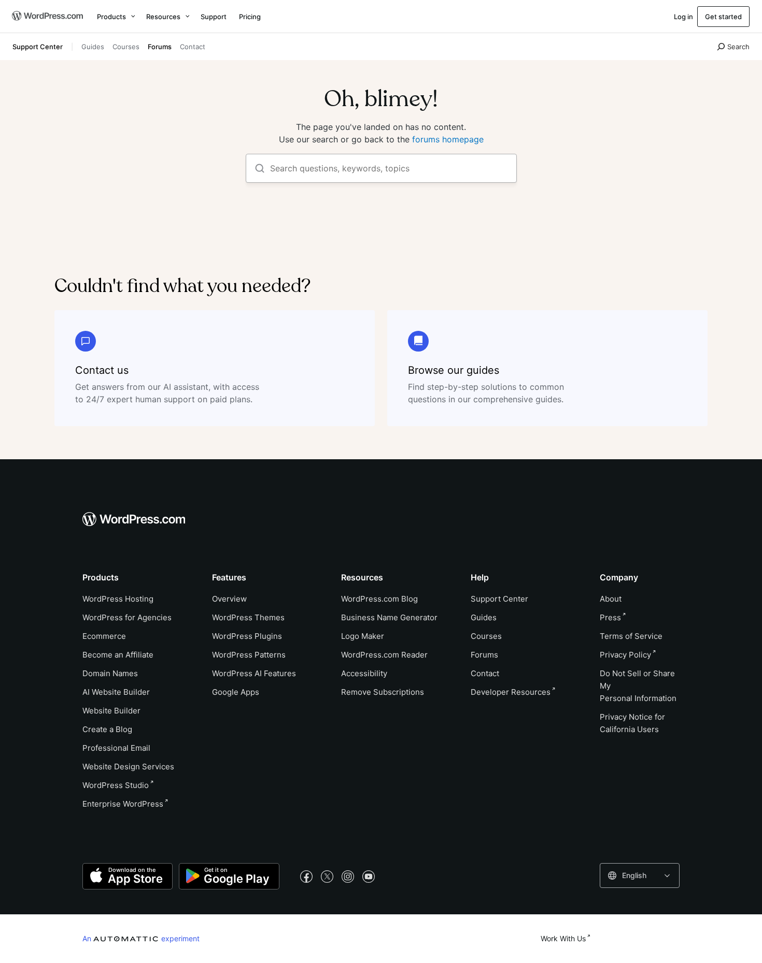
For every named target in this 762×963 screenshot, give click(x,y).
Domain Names (110, 673)
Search (738, 46)
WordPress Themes (248, 617)
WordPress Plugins (247, 636)
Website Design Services (128, 766)
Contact (192, 46)
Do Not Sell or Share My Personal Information (638, 685)
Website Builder (111, 711)
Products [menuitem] (111, 16)
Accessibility (364, 673)
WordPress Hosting (117, 599)
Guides (92, 46)
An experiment (141, 938)
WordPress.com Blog (379, 599)
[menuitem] (46, 16)
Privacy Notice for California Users (632, 723)
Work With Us (563, 938)
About (611, 599)
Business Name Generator (389, 617)
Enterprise (122, 804)
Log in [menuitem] (683, 16)
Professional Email (116, 748)
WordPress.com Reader (384, 655)
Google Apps (235, 692)
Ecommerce (104, 636)
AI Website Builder (116, 692)
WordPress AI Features (254, 673)
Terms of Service (631, 636)
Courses (125, 46)
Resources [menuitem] (163, 16)
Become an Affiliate (117, 655)
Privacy (625, 655)
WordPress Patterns (249, 655)
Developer (511, 692)
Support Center (37, 46)
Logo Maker (362, 636)
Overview (229, 599)
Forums (160, 46)
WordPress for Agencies (127, 617)
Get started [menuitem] (723, 16)
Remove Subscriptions (382, 692)
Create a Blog (107, 729)
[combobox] (640, 875)
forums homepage (448, 139)
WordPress (115, 785)
